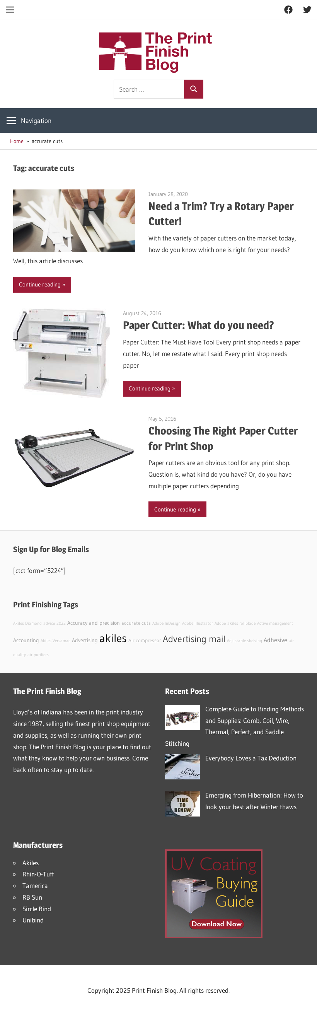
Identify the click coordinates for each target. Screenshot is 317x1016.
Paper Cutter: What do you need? (198, 325)
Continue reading (40, 284)
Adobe (220, 623)
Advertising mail (194, 638)
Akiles (30, 863)
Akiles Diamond (27, 623)
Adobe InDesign (166, 623)
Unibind (33, 920)
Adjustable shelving (244, 640)
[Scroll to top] (304, 1003)
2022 (61, 623)
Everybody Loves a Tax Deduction (251, 758)
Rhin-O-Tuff (38, 874)
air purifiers (38, 654)
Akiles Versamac (55, 640)
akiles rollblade (241, 623)
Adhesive (275, 640)
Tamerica (35, 885)
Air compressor (144, 640)
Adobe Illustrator (197, 623)
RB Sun (32, 897)
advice (49, 623)
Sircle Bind (36, 909)
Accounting (26, 640)
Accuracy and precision (93, 622)
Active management (275, 623)
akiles (113, 638)
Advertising (85, 640)
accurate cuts (136, 623)
